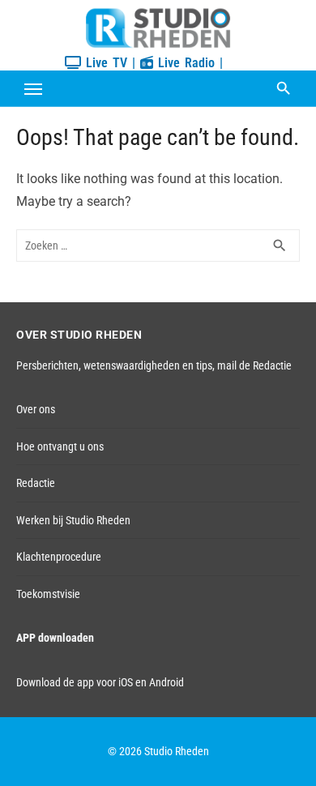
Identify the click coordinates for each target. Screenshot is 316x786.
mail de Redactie (254, 365)
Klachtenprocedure (58, 556)
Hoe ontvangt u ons (60, 446)
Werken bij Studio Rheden (73, 520)
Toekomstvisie (48, 593)
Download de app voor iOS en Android (100, 682)
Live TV (104, 62)
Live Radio (184, 62)
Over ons (35, 409)
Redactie (35, 482)
